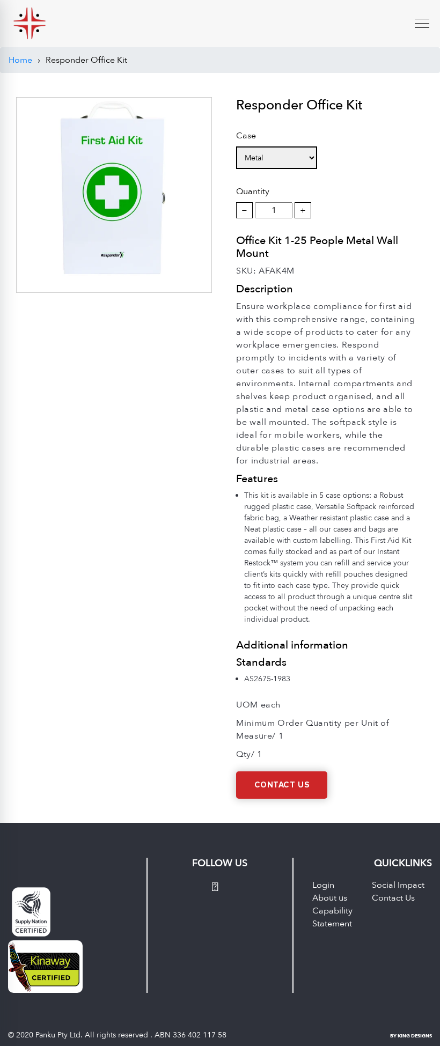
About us (329, 898)
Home (20, 60)
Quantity (252, 191)
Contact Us (282, 785)
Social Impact (398, 885)
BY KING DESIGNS (411, 1036)
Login (323, 885)
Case (246, 136)
